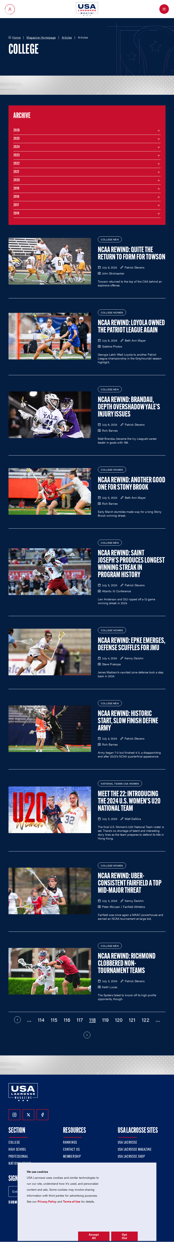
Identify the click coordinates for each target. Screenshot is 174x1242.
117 (80, 1019)
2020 (16, 180)
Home (16, 37)
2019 (16, 189)
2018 (16, 197)
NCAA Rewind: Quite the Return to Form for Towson (131, 253)
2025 (16, 139)
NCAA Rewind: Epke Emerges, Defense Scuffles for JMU (131, 644)
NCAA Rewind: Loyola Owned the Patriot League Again (131, 326)
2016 (16, 214)
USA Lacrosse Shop (131, 1157)
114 (41, 1019)
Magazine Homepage (41, 37)
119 (105, 1019)
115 (54, 1019)
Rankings (70, 1143)
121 (132, 1019)
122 (145, 1019)
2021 (16, 172)
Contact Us (71, 1150)
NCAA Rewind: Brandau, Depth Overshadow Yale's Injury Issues (129, 407)
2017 (16, 205)
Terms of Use (71, 1201)
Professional (18, 1157)
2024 (16, 147)
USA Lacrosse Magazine (135, 1150)
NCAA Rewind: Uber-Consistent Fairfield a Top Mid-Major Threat (129, 884)
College (14, 1143)
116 (67, 1019)
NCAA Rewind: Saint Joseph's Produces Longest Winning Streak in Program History (131, 564)
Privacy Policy (47, 1201)
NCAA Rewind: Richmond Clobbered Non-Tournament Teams (127, 964)
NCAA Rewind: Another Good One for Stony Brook (131, 484)
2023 (16, 155)
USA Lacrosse (127, 1143)
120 (118, 1019)
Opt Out (124, 1236)
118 (92, 1019)
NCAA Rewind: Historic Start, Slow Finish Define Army (128, 721)
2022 (16, 164)
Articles (67, 37)
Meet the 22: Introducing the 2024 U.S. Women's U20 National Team (129, 802)
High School (17, 1150)
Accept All (94, 1236)
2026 (16, 130)
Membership (72, 1157)
